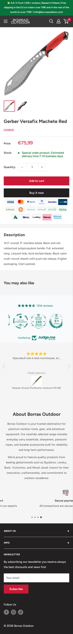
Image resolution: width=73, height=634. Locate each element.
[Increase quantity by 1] (42, 167)
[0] (66, 21)
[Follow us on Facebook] (6, 612)
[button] (4, 366)
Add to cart (36, 181)
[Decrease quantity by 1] (22, 167)
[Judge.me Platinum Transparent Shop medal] (17, 321)
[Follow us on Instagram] (13, 612)
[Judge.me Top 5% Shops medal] (53, 321)
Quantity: (10, 167)
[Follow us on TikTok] (20, 612)
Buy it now (36, 193)
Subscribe (16, 589)
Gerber (9, 130)
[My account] (58, 21)
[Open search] (51, 21)
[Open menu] (5, 21)
